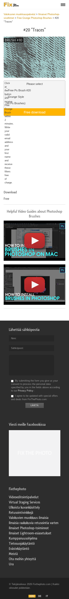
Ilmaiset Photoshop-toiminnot (29, 528)
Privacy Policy (25, 390)
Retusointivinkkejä (21, 512)
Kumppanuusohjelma (23, 538)
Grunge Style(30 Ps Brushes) (15, 100)
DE (39, 596)
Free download (34, 112)
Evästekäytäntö (19, 549)
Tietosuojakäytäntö (22, 543)
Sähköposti (17, 348)
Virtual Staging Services (24, 502)
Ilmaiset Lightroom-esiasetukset (30, 533)
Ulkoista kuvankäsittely (24, 507)
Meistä (13, 554)
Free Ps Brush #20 (19, 90)
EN (32, 596)
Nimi (13, 338)
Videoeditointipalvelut (24, 497)
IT (47, 596)
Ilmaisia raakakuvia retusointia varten (33, 523)
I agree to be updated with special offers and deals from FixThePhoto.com (34, 398)
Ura (11, 564)
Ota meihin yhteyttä (22, 559)
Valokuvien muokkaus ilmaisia (28, 518)
